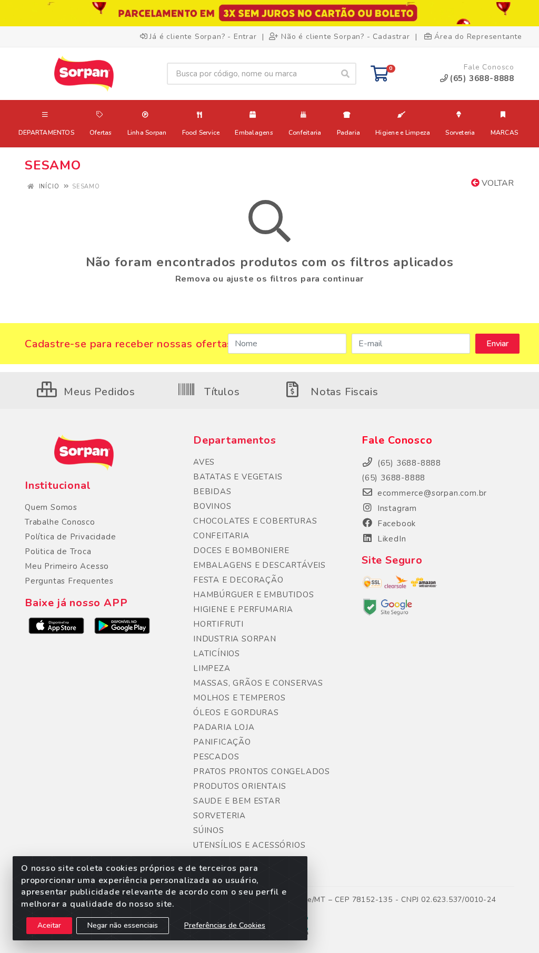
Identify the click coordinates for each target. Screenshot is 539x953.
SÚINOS (208, 830)
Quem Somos (51, 507)
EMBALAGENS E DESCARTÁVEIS (259, 565)
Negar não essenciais (122, 925)
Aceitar (49, 925)
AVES (204, 462)
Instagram (396, 508)
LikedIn (390, 539)
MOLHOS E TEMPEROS (239, 698)
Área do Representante (478, 37)
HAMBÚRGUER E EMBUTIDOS (253, 594)
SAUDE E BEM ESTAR (237, 801)
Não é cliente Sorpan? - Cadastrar (345, 37)
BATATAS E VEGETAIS (237, 477)
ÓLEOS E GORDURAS (236, 712)
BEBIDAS (212, 491)
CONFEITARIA (221, 535)
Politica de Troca (58, 551)
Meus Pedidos (98, 392)
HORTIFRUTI (218, 624)
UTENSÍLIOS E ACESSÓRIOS (249, 845)
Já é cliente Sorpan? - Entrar (202, 37)
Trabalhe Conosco (60, 522)
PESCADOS (216, 756)
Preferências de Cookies (224, 925)
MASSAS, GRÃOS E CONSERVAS (258, 683)
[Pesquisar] (345, 74)
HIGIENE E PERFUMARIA (243, 609)
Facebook (395, 523)
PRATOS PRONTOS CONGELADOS (261, 771)
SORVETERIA (219, 815)
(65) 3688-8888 (393, 478)
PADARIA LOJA (224, 727)
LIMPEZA (212, 668)
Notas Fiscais (342, 392)
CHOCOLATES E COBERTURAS (255, 521)
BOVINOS (212, 506)
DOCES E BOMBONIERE (241, 550)
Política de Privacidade (70, 536)
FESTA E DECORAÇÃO (238, 580)
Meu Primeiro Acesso (67, 566)
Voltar (497, 183)
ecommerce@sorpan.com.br (431, 493)
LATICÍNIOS (216, 653)
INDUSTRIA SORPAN (234, 639)
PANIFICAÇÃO (222, 742)
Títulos (220, 392)
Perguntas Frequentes (69, 581)
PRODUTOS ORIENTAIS (239, 786)
